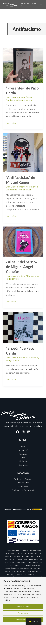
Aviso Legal (23, 486)
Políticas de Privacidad (23, 490)
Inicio (23, 447)
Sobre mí (23, 450)
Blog (29, 97)
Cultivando (11, 100)
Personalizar (23, 613)
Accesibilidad (23, 483)
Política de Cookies (23, 479)
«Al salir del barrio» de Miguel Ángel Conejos (22, 267)
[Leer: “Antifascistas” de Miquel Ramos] (23, 152)
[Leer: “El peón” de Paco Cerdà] (23, 327)
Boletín (23, 461)
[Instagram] (23, 431)
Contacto (23, 465)
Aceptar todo (23, 606)
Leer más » (11, 122)
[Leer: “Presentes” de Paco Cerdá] (23, 65)
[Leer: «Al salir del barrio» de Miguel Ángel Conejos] (23, 241)
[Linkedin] (28, 431)
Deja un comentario (16, 97)
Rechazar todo (23, 620)
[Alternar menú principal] (41, 4)
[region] (23, 601)
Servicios (23, 454)
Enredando (11, 190)
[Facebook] (17, 431)
